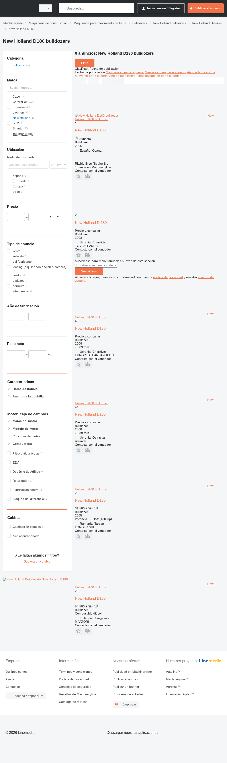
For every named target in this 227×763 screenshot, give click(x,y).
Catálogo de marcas (73, 701)
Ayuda (10, 679)
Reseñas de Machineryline (77, 694)
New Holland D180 (90, 130)
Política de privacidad (74, 679)
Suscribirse (89, 271)
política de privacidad (168, 277)
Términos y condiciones (75, 671)
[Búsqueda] (63, 8)
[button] (79, 176)
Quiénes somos (16, 671)
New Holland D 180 (91, 223)
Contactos (13, 686)
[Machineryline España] (18, 8)
